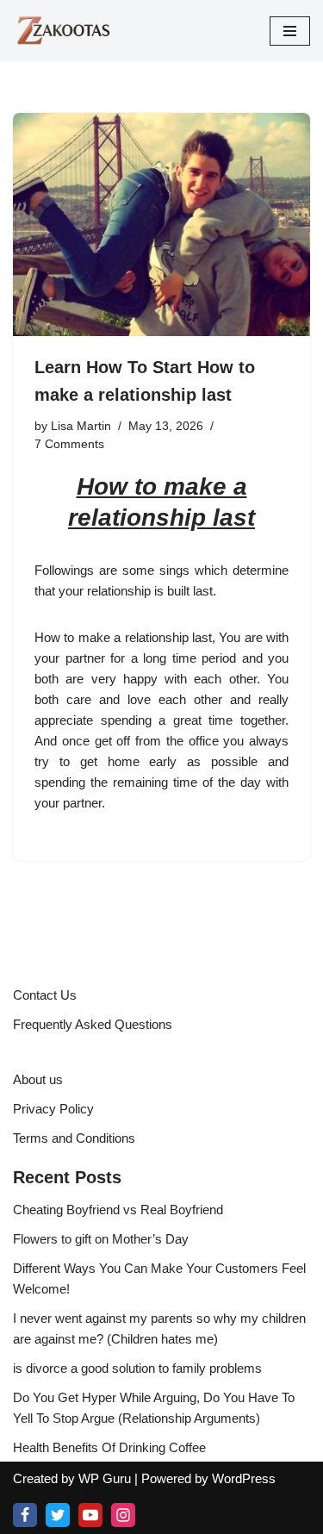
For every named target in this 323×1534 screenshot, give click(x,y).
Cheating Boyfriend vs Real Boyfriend (118, 1209)
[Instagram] (123, 1515)
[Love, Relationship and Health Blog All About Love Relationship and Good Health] (64, 30)
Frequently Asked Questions (92, 1024)
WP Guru (104, 1478)
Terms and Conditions (74, 1138)
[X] (58, 1515)
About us (38, 1079)
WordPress (244, 1478)
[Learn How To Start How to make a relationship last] (161, 224)
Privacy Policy (53, 1108)
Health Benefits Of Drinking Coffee (109, 1447)
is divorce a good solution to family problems (137, 1368)
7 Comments (69, 444)
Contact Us (45, 995)
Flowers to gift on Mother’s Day (101, 1239)
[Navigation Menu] (290, 31)
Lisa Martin (81, 426)
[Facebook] (25, 1515)
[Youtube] (90, 1515)
